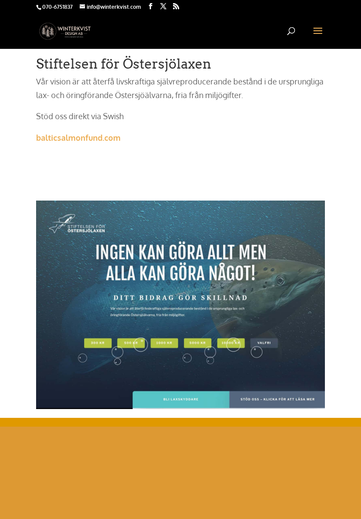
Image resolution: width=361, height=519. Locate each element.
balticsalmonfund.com (78, 138)
